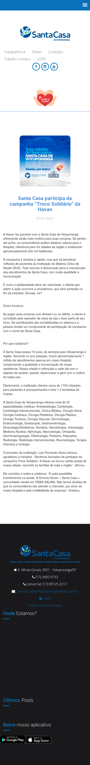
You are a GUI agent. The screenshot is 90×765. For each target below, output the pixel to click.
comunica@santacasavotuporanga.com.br (47, 591)
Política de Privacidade (45, 605)
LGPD (46, 598)
